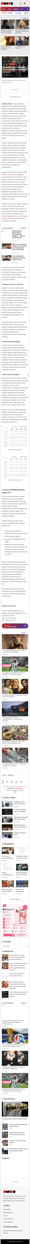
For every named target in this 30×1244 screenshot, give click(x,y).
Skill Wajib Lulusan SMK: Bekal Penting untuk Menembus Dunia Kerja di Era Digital (21, 818)
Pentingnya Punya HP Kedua (20, 834)
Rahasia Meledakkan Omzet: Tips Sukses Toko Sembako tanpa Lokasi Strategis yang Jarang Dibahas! (22, 874)
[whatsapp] (16, 782)
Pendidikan (12, 64)
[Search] (21, 3)
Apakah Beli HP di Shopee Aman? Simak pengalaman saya (18, 1150)
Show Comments (15, 899)
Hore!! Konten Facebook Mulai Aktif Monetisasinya (8, 857)
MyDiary (16, 9)
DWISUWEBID (7, 1209)
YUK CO (5, 1215)
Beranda (5, 64)
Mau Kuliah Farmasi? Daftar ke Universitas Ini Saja (20, 826)
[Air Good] (19, 13)
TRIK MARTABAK (7, 1212)
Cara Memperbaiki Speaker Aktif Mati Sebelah (14, 1119)
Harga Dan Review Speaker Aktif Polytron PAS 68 (18, 1125)
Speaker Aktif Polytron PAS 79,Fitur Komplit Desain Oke (17, 1133)
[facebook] (7, 782)
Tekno (9, 9)
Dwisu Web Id (19, 1241)
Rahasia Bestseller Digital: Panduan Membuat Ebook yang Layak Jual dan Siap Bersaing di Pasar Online (8, 890)
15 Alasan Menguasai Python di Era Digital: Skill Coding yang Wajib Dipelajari (20, 810)
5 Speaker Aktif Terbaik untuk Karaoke (17, 1141)
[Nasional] (8, 13)
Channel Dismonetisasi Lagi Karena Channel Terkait (7, 874)
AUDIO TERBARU (7, 1222)
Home (3, 9)
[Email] (21, 782)
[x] (11, 782)
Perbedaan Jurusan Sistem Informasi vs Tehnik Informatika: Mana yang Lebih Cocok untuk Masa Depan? (21, 803)
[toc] (28, 374)
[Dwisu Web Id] (7, 3)
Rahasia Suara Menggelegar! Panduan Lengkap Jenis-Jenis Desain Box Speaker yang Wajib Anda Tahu (21, 890)
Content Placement (8, 1219)
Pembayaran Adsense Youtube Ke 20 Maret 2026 (22, 857)
